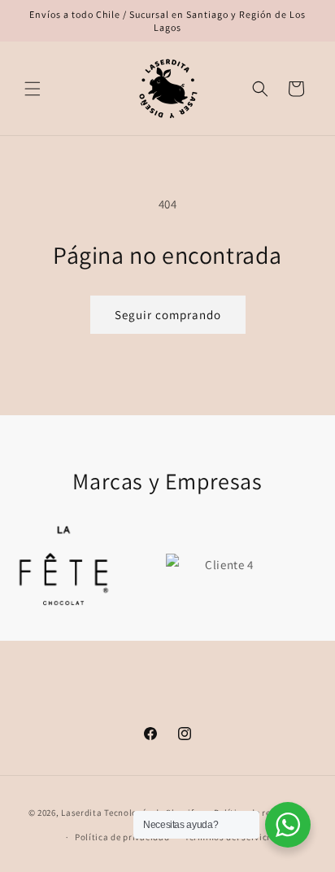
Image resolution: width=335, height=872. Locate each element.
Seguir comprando (168, 314)
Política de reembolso (260, 812)
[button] (32, 89)
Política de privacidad (122, 837)
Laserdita (81, 812)
